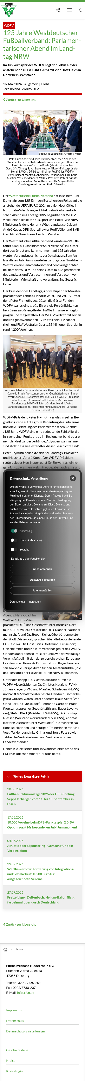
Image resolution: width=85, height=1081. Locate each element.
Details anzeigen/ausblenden (28, 558)
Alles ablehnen (42, 569)
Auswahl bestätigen (42, 579)
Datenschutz (17, 601)
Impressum (34, 601)
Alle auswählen (42, 590)
